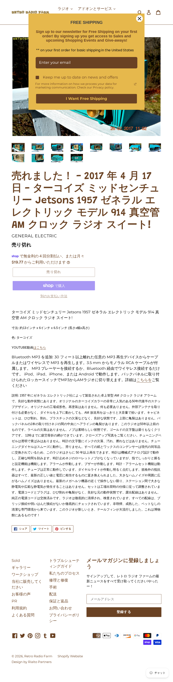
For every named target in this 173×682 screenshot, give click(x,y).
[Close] (139, 19)
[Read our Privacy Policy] (135, 84)
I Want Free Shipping (86, 98)
